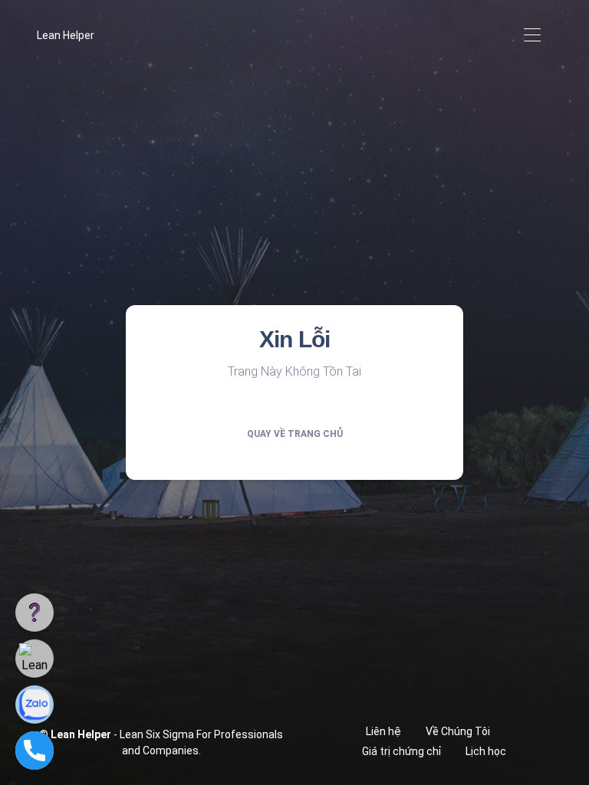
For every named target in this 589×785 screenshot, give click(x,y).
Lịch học (486, 751)
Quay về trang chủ (295, 434)
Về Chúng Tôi (458, 731)
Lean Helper (65, 35)
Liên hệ (383, 731)
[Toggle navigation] (532, 35)
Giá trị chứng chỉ (401, 751)
